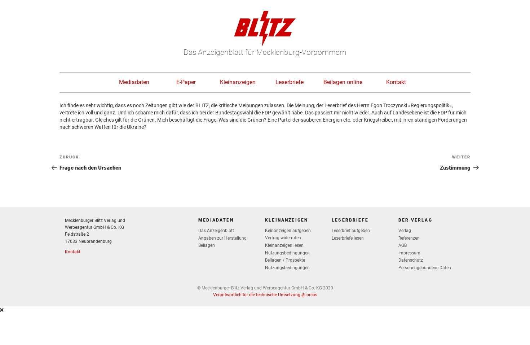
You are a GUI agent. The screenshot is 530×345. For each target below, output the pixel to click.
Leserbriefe (289, 82)
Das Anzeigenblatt (216, 230)
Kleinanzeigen (238, 82)
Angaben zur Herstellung (222, 238)
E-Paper (186, 82)
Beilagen (206, 245)
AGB (402, 245)
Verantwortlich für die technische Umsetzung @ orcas (265, 294)
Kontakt (396, 82)
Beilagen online (342, 82)
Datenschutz (410, 260)
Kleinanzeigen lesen (284, 245)
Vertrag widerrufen (283, 237)
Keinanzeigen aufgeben (288, 230)
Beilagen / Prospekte (285, 260)
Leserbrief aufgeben (351, 230)
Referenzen (409, 238)
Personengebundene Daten (424, 267)
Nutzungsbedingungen (287, 253)
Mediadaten (134, 82)
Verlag (404, 230)
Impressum (409, 253)
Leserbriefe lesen (348, 238)
